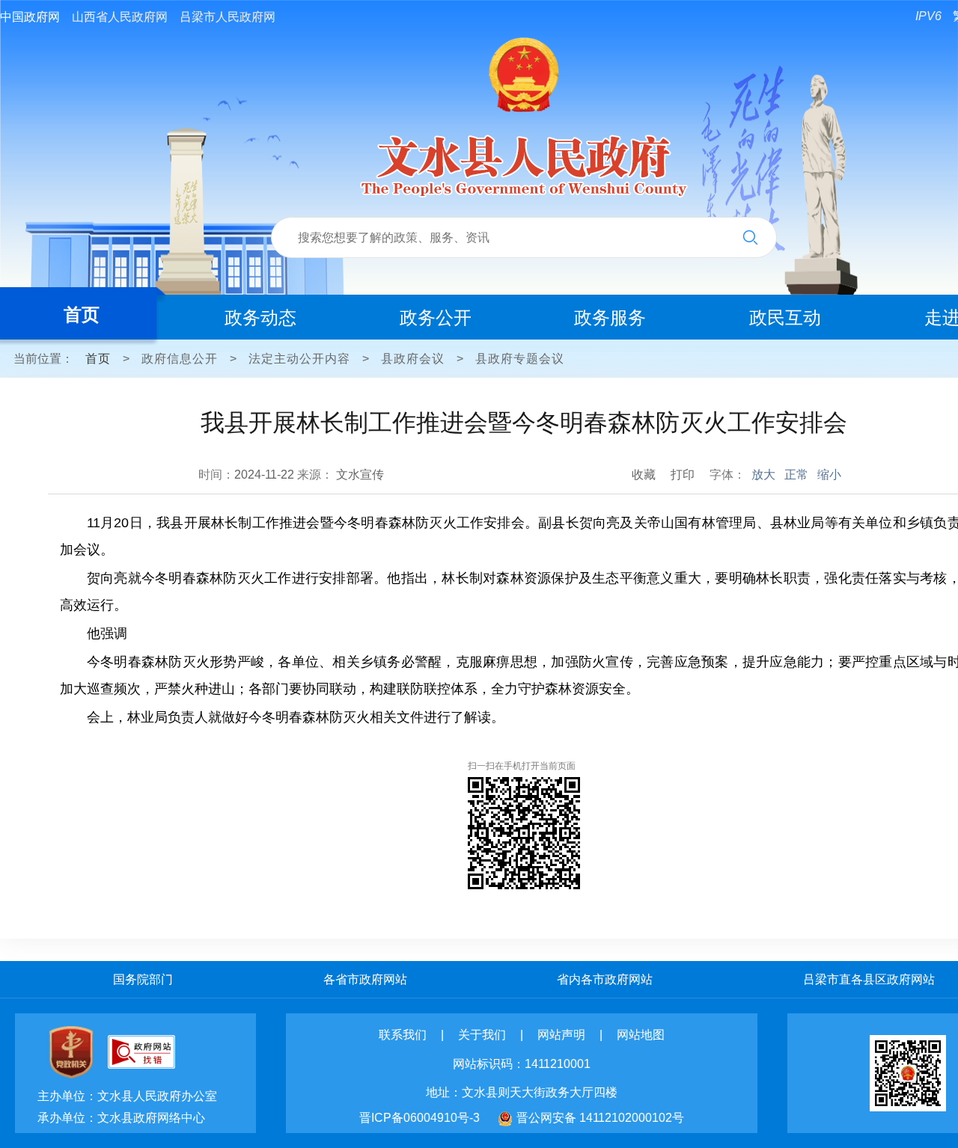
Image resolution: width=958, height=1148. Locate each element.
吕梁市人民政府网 (227, 16)
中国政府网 (30, 16)
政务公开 (436, 317)
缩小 (829, 474)
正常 (796, 474)
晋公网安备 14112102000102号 (600, 1117)
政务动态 (260, 317)
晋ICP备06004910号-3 (419, 1117)
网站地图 (641, 1034)
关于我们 (482, 1034)
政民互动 (785, 317)
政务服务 (610, 317)
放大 (763, 474)
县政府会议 (413, 358)
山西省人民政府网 (120, 16)
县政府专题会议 (519, 358)
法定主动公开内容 (299, 358)
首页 (82, 314)
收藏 (644, 474)
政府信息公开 (179, 358)
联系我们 (403, 1034)
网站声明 (561, 1034)
